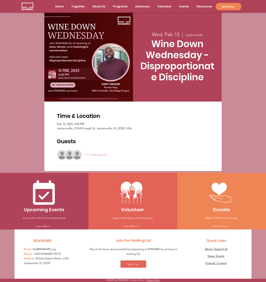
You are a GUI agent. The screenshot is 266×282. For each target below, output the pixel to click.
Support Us (220, 249)
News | (212, 256)
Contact (222, 263)
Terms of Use (137, 280)
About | (209, 249)
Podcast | (211, 263)
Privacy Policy (153, 280)
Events (220, 256)
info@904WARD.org (44, 249)
